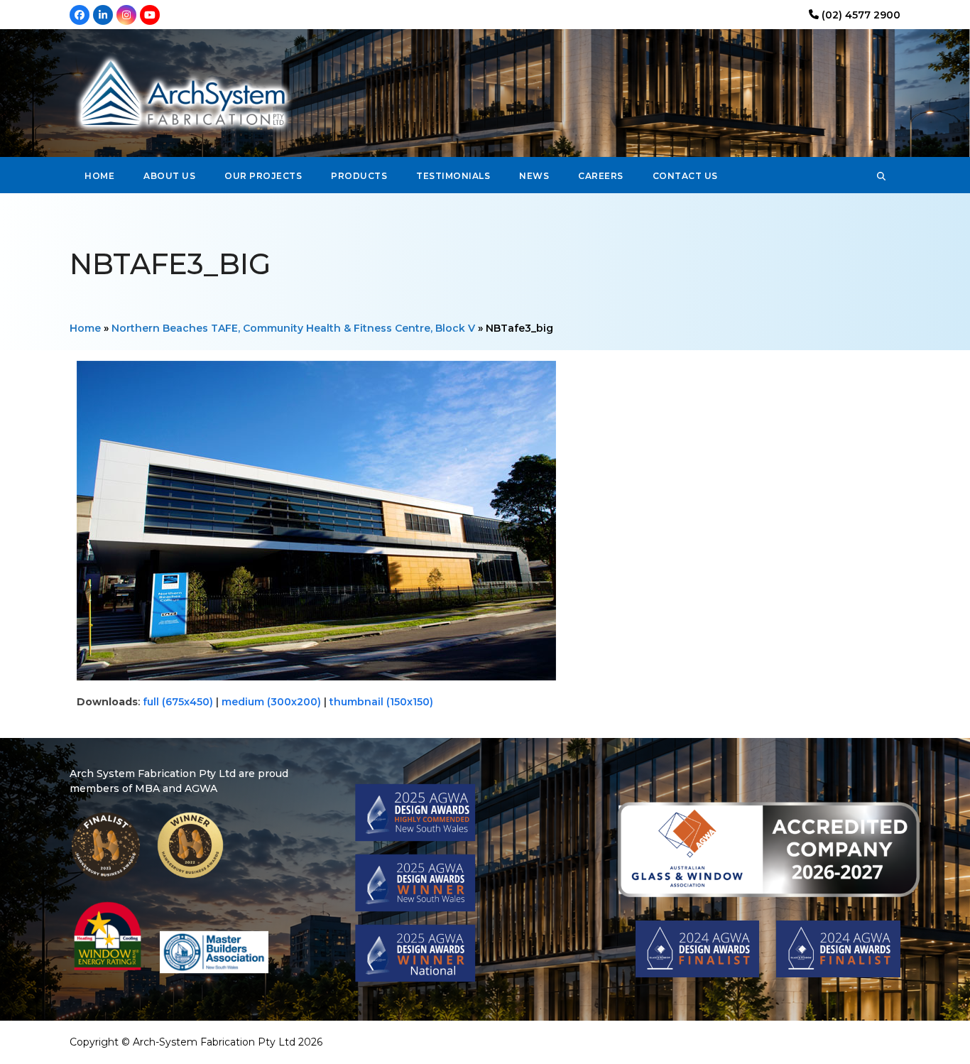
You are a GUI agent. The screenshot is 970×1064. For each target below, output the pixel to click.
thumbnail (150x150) (381, 701)
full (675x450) (178, 701)
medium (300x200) (271, 701)
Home (85, 328)
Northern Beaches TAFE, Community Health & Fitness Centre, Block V (293, 328)
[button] (881, 175)
